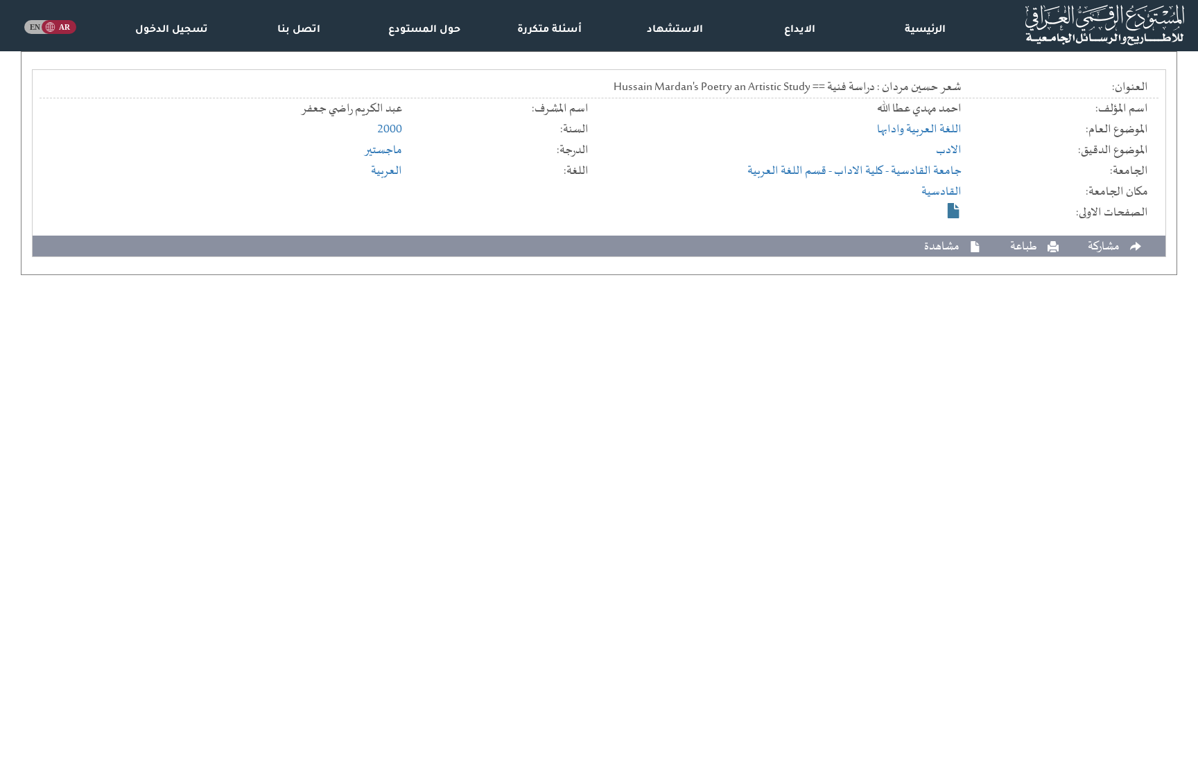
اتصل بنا (298, 30)
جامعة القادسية (926, 171)
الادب (949, 150)
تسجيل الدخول (171, 30)
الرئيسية (925, 30)
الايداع (799, 30)
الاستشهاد (675, 30)
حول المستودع (424, 30)
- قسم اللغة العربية (790, 171)
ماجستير (383, 150)
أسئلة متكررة (549, 30)
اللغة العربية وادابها (919, 129)
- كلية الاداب (862, 171)
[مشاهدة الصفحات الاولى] (954, 210)
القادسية (941, 192)
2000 (389, 129)
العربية (386, 171)
